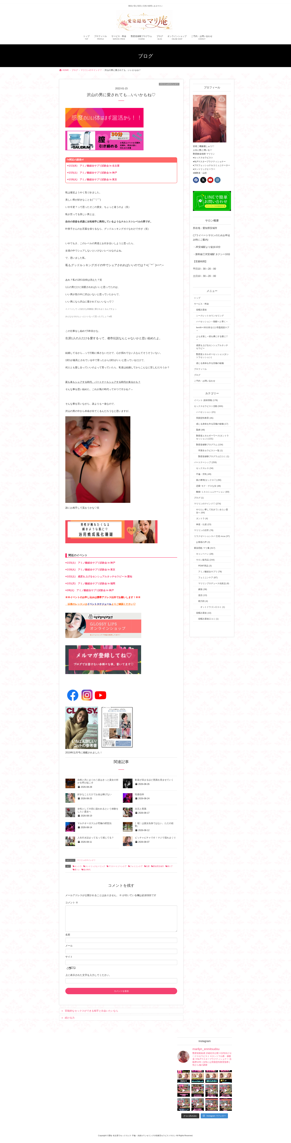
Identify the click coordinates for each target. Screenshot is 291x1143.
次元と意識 (140, 809)
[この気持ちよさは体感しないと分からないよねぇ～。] (197, 1090)
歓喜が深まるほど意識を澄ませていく (154, 780)
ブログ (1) (199, 497)
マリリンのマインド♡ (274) (207, 503)
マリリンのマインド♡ (169, 84)
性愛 (148, 866)
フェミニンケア (136, 866)
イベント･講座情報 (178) (206, 400)
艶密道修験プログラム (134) (209, 444)
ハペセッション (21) (206, 412)
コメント (71, 902)
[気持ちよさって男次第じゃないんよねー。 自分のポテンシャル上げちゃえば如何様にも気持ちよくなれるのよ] (225, 1076)
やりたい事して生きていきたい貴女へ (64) (212, 511)
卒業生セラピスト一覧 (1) (210, 450)
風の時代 (86, 870)
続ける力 (70, 1017)
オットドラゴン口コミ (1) (212, 607)
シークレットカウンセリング (210, 315)
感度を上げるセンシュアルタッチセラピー (212, 347)
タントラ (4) (202, 518)
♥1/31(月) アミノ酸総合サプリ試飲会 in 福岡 (90, 583)
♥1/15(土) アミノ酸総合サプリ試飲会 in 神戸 (92, 172)
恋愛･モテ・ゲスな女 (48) (208, 486)
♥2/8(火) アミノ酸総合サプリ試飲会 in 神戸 (89, 590)
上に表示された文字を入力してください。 (88, 975)
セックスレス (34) (204, 468)
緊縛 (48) (200, 430)
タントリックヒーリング (95, 866)
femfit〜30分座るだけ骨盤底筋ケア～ (212, 329)
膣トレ (77, 870)
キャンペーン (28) (204, 554)
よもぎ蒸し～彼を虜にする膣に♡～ (212, 338)
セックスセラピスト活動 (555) (208, 406)
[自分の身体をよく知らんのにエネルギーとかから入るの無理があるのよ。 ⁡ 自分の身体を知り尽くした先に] (211, 1090)
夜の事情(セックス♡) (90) (208, 480)
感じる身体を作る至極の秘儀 (210, 363)
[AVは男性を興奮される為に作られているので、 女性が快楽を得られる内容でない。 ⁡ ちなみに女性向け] (183, 1104)
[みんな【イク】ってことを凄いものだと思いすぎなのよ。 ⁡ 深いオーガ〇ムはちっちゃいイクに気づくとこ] (225, 1090)
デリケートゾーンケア (117, 866)
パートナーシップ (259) (205, 462)
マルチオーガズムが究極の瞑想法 (94, 823)
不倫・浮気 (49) (203, 474)
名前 (67, 934)
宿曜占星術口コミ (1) (208, 619)
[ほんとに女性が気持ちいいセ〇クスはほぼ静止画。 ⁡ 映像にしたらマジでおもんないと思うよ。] (197, 1104)
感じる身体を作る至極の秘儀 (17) (212, 424)
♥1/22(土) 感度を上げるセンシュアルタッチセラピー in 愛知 (98, 576)
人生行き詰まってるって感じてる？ (95, 837)
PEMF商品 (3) (205, 565)
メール (69, 945)
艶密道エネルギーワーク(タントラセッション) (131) (212, 437)
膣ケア (170, 866)
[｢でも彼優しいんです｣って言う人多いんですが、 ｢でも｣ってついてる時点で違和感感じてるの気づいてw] (211, 1104)
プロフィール (200, 369)
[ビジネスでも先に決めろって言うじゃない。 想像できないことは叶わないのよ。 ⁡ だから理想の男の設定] (225, 1104)
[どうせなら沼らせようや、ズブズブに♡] (211, 1076)
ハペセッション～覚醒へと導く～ (212, 321)
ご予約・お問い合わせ (204, 381)
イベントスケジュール (99, 604)
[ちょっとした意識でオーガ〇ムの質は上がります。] (183, 1090)
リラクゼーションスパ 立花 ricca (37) (212, 536)
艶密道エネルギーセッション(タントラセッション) (212, 355)
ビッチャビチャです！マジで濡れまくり (155, 837)
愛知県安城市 (158, 866)
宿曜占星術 (201, 309)
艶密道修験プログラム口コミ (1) (213, 456)
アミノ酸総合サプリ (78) (210, 571)
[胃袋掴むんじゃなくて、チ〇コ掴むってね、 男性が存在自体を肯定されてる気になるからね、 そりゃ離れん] (197, 1076)
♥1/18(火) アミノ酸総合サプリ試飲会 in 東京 (92, 179)
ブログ (197, 375)
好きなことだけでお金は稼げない (94, 794)
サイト (69, 956)
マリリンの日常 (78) (203, 530)
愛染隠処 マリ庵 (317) (204, 548)
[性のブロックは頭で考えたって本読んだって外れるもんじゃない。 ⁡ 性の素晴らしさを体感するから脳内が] (183, 1076)
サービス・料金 (201, 304)
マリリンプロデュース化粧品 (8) (213, 583)
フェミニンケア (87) (208, 577)
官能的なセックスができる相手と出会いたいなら (91, 1010)
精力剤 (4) (203, 601)
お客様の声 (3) (203, 542)
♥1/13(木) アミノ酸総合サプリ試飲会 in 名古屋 (93, 165)
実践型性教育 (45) (204, 418)
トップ (197, 298)
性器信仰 (139, 794)
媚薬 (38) (202, 589)
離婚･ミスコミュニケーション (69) (212, 492)
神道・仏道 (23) (203, 524)
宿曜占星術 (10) (203, 613)
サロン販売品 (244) (205, 560)
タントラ (78, 866)
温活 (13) (202, 595)
